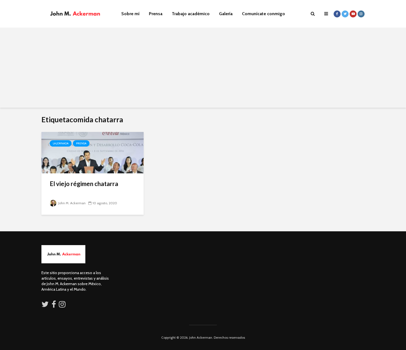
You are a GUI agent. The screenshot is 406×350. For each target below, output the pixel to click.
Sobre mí (130, 13)
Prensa (155, 13)
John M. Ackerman (71, 203)
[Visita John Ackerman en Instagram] (63, 305)
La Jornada (60, 143)
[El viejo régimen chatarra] (92, 152)
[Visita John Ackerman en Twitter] (45, 305)
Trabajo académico (191, 13)
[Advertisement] (203, 69)
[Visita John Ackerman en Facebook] (54, 305)
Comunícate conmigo (263, 13)
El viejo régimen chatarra (84, 183)
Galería (226, 13)
